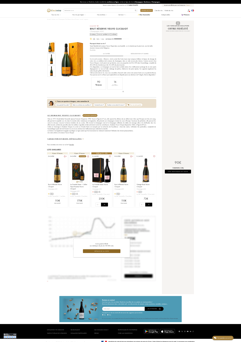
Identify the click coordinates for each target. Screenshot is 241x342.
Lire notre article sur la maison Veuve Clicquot (61, 133)
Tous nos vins (55, 15)
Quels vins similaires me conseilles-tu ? (82, 105)
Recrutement (75, 330)
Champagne (61, 19)
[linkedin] (190, 331)
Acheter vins (55, 19)
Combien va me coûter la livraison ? (115, 105)
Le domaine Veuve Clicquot (64, 115)
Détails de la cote (102, 251)
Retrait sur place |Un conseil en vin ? (120, 5)
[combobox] (189, 5)
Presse (96, 333)
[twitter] (182, 331)
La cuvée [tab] (106, 53)
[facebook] (179, 331)
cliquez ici (113, 5)
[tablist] (123, 53)
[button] (71, 59)
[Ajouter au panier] (104, 204)
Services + (121, 15)
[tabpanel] (123, 67)
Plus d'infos (92, 50)
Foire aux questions (125, 333)
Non (110, 315)
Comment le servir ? (99, 105)
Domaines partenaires (79, 333)
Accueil (49, 19)
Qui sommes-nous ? (101, 330)
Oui (105, 315)
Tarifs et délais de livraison (57, 333)
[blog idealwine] (193, 331)
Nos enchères (101, 15)
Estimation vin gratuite (55, 330)
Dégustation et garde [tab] (140, 53)
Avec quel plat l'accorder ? (62, 105)
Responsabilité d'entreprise (127, 330)
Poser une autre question (135, 105)
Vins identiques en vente (178, 171)
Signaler (71, 145)
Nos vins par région (78, 15)
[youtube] (187, 331)
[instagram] (184, 331)
